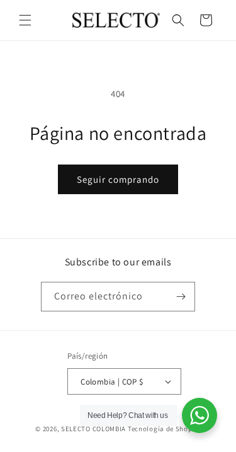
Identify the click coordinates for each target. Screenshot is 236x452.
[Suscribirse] (180, 296)
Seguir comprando (118, 179)
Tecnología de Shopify (164, 428)
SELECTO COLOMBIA (93, 428)
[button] (25, 20)
